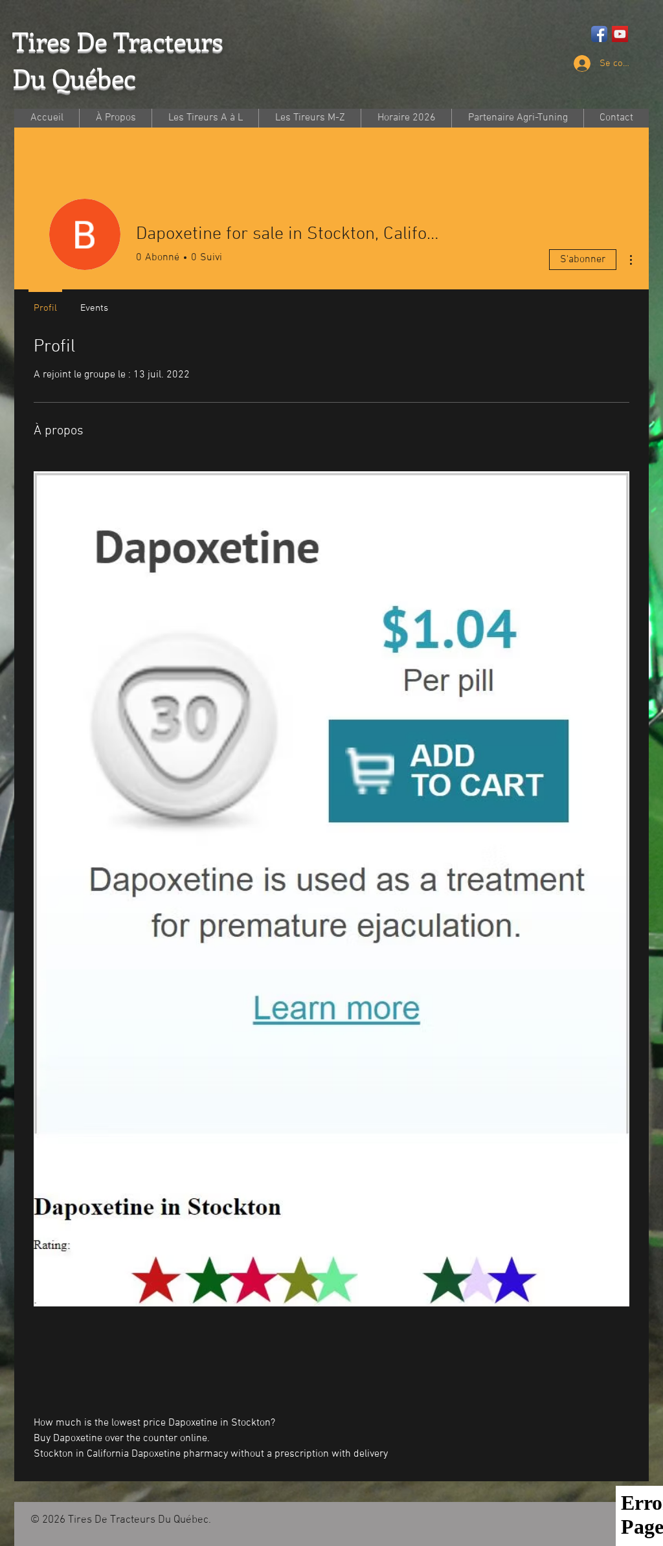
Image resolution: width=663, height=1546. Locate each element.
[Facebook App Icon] (599, 34)
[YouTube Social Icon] (620, 34)
